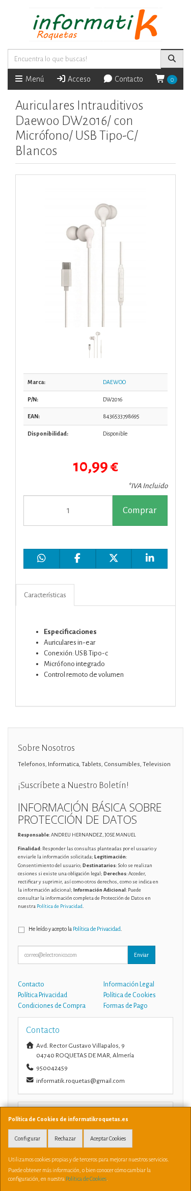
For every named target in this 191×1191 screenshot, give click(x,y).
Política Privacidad (42, 995)
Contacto (128, 79)
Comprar (140, 510)
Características (45, 595)
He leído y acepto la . (75, 929)
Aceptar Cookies (108, 1138)
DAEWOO (114, 382)
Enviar (141, 955)
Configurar (27, 1138)
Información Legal (128, 984)
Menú (34, 79)
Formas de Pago (125, 1005)
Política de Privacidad (60, 906)
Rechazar (65, 1138)
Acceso (78, 79)
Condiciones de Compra (52, 1005)
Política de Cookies (86, 1179)
